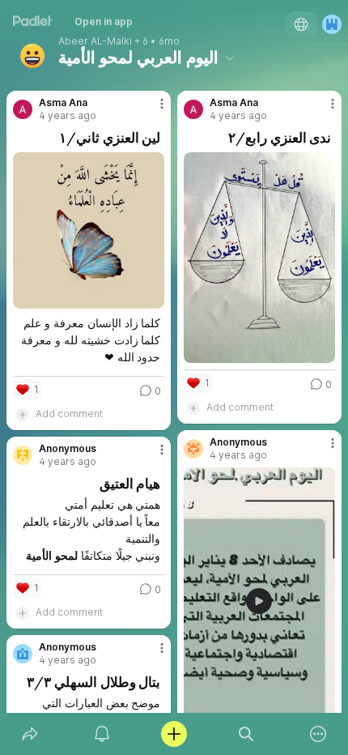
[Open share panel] (29, 734)
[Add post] (173, 734)
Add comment (69, 413)
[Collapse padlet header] (230, 57)
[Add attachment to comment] (22, 414)
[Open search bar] (246, 734)
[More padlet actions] (318, 734)
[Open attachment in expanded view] (88, 230)
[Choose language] (301, 24)
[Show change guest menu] (332, 24)
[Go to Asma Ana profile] (22, 109)
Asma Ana (63, 103)
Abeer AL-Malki (95, 41)
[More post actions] (151, 110)
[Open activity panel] (101, 734)
